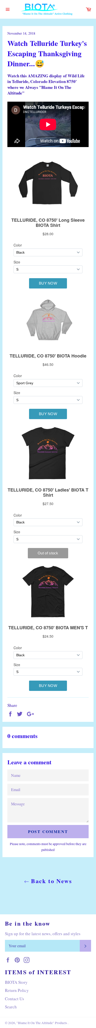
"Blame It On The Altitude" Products (42, 1023)
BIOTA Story (16, 982)
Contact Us (14, 998)
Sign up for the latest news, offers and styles (42, 933)
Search (11, 1007)
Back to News (50, 881)
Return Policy (17, 990)
